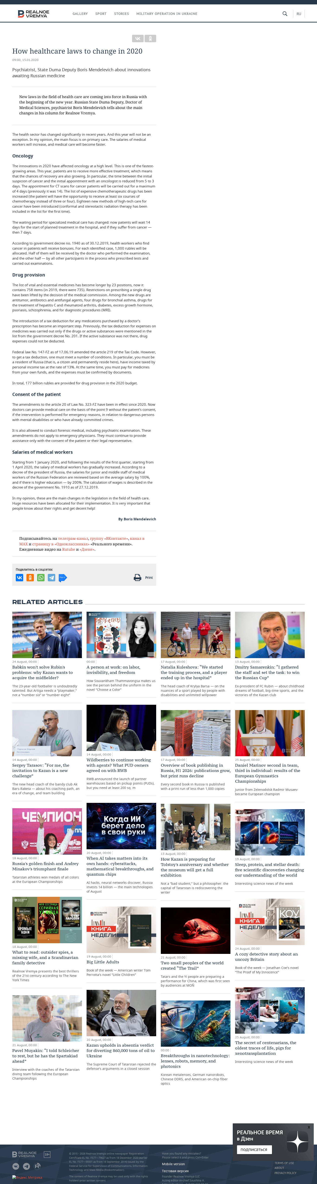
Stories (121, 14)
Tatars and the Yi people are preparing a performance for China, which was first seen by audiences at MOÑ (195, 974)
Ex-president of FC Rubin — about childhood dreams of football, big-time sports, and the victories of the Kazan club (269, 680)
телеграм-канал (73, 538)
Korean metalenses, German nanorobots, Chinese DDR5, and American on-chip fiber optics (195, 1069)
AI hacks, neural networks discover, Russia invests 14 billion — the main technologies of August (120, 875)
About (279, 1168)
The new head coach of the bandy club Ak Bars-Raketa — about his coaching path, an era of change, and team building (46, 779)
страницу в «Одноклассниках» (61, 543)
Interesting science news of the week (269, 874)
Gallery (80, 14)
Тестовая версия (175, 1171)
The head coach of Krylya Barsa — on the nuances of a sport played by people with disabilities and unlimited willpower (194, 680)
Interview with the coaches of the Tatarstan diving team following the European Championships (46, 1064)
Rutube (68, 549)
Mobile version (173, 1164)
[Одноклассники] (150, 38)
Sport (101, 14)
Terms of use (284, 1163)
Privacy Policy (285, 1173)
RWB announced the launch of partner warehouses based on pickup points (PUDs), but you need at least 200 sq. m (121, 773)
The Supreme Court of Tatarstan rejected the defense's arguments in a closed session (121, 1056)
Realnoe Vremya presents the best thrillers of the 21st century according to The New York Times (45, 965)
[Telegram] (51, 577)
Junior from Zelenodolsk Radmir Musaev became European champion (267, 779)
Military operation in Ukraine (166, 14)
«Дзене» (87, 549)
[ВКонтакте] (138, 38)
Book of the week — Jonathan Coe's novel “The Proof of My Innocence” (267, 962)
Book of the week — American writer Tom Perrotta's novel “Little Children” (119, 968)
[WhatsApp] (41, 577)
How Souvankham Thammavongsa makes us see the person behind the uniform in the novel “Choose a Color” (121, 678)
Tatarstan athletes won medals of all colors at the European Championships (45, 872)
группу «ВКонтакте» (109, 538)
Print (149, 577)
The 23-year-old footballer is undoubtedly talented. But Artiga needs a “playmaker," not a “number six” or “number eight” (44, 680)
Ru (299, 13)
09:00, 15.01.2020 (25, 60)
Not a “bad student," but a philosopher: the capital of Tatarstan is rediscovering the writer (195, 875)
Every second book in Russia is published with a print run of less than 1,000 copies (195, 777)
